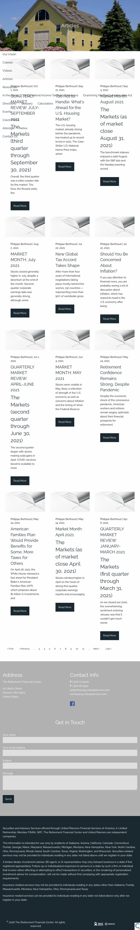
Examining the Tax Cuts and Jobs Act (107, 95)
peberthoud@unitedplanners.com (90, 690)
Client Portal (11, 120)
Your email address (26, 747)
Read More (19, 205)
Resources (10, 87)
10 (78, 648)
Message (20, 773)
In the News (10, 95)
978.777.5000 (81, 681)
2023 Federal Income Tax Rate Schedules (51, 95)
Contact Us (10, 136)
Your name (21, 734)
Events (7, 111)
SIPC (39, 832)
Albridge (8, 128)
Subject (19, 760)
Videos (7, 70)
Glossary (27, 103)
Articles (8, 79)
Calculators (45, 103)
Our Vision (9, 54)
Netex (23, 128)
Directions (9, 103)
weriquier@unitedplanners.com (88, 694)
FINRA (32, 832)
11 (84, 648)
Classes (8, 62)
